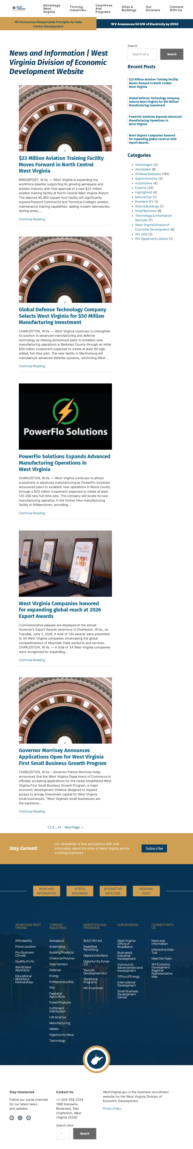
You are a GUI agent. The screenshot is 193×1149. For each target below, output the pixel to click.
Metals (53, 1029)
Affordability (23, 941)
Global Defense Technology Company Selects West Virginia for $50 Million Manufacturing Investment (62, 315)
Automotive (143, 183)
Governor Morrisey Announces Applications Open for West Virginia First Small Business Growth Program (62, 756)
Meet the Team (162, 958)
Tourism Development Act (95, 971)
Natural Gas (143, 197)
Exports (140, 187)
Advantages (143, 164)
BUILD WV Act (92, 941)
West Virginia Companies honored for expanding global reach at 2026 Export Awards (60, 609)
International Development (126, 983)
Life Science (57, 1017)
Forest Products (60, 1002)
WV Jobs (141, 234)
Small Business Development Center (127, 994)
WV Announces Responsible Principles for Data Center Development (48, 24)
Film (52, 987)
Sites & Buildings (147, 206)
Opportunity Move (61, 1035)
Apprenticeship (146, 178)
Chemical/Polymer (62, 958)
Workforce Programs (90, 980)
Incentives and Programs (95, 926)
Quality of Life (24, 961)
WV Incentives (93, 988)
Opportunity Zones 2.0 (96, 962)
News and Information (160, 942)
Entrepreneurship (61, 982)
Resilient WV (144, 201)
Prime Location (25, 946)
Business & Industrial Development (126, 955)
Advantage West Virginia (28, 926)
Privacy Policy (112, 1108)
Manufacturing (59, 1023)
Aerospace (143, 169)
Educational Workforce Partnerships (24, 979)
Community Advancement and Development (129, 967)
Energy (54, 976)
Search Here (65, 1125)
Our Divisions (127, 925)
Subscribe (154, 848)
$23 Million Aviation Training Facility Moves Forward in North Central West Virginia (61, 164)
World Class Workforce (23, 968)
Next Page (74, 827)
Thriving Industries (57, 926)
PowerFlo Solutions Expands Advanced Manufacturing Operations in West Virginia (64, 462)
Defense (55, 970)
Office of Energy (128, 976)
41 (59, 827)
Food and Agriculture (57, 995)
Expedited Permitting (90, 948)
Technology (57, 1040)
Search (132, 46)
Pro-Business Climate (24, 953)
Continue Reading (32, 219)
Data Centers (58, 964)
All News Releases (148, 174)
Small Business (146, 211)
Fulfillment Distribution (57, 1009)
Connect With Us (163, 926)
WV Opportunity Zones (151, 238)
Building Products (61, 952)
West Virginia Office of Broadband (126, 944)
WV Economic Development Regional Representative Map (162, 970)
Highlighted (143, 192)
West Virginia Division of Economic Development (152, 227)
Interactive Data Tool (162, 951)
